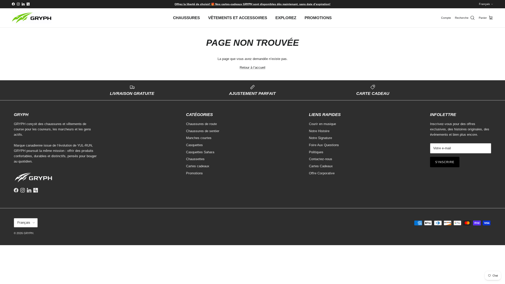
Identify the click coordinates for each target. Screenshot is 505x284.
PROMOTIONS (318, 18)
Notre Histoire (319, 131)
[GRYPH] (31, 17)
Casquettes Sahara (200, 152)
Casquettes (194, 145)
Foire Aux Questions (324, 145)
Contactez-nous (320, 159)
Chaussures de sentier (202, 131)
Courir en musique (322, 124)
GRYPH (28, 233)
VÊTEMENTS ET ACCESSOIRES (237, 18)
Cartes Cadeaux (321, 166)
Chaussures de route (201, 124)
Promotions (194, 173)
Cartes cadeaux (197, 166)
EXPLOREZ (285, 18)
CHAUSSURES (186, 18)
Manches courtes (198, 138)
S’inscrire (444, 162)
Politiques (316, 152)
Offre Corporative (322, 173)
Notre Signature (320, 138)
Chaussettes (195, 159)
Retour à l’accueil (252, 67)
